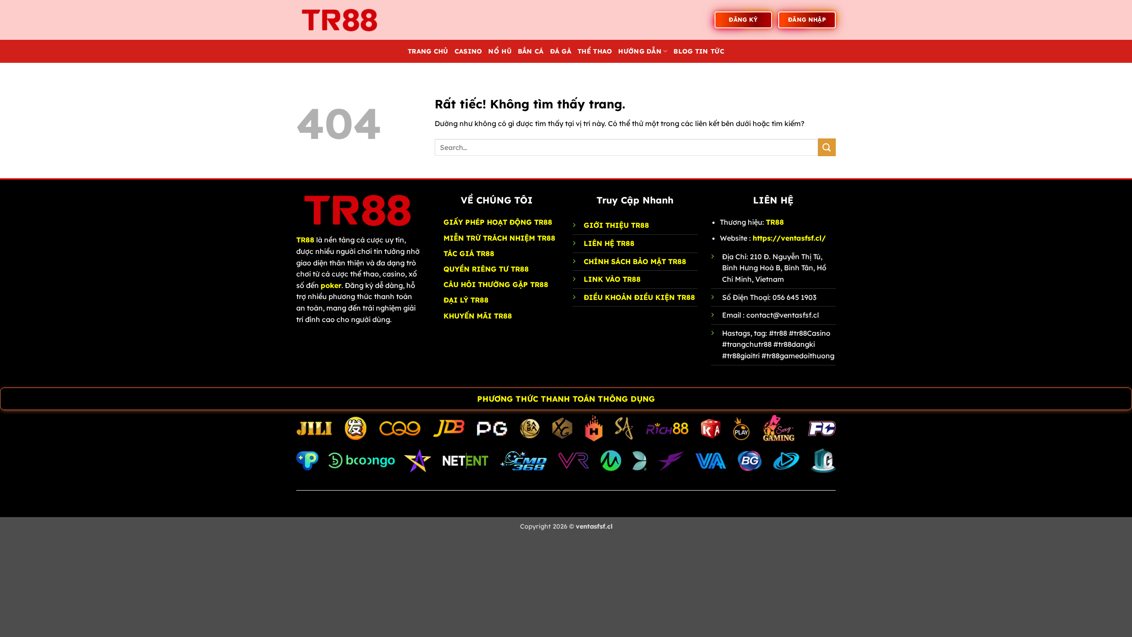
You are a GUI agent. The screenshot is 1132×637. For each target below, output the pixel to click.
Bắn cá (531, 51)
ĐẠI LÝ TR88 (466, 299)
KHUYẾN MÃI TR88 (478, 315)
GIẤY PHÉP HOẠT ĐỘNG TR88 (498, 222)
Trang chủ (428, 51)
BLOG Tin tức (698, 51)
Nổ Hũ (499, 51)
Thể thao (594, 51)
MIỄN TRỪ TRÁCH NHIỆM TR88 (499, 238)
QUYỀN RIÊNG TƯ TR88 (486, 269)
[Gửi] (827, 147)
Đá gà (560, 51)
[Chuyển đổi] (9, 399)
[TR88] (340, 20)
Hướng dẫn (640, 51)
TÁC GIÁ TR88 (469, 253)
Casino (468, 51)
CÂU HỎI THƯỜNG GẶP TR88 (496, 284)
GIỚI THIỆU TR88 (616, 225)
